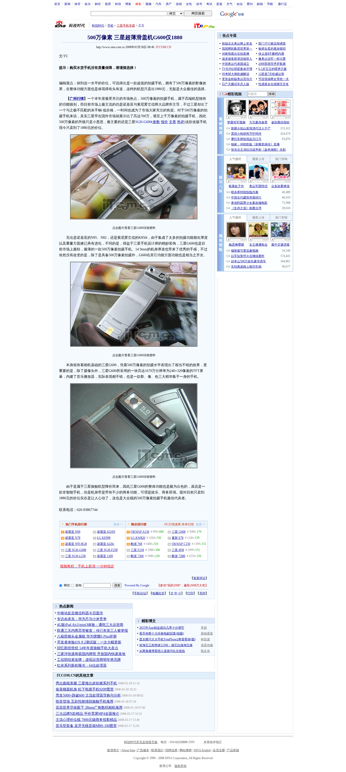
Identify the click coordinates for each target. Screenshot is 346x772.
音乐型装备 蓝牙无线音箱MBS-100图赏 (86, 726)
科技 (118, 3)
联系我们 (157, 750)
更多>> (118, 524)
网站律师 (186, 750)
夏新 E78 (177, 538)
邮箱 (260, 3)
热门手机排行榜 (76, 524)
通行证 (282, 3)
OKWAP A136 (140, 531)
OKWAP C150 (181, 544)
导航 (270, 3)
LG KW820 (138, 538)
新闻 (67, 3)
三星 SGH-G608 (75, 550)
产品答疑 (233, 750)
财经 (98, 3)
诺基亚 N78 (72, 538)
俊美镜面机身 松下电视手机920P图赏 (85, 689)
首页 (57, 3)
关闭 (202, 593)
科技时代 (98, 25)
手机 (110, 25)
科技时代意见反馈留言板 (141, 742)
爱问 (250, 3)
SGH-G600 (143, 122)
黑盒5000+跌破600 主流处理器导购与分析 (88, 695)
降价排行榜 (138, 524)
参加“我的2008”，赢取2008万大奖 (182, 585)
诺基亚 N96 (72, 531)
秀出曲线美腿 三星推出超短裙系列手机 (86, 683)
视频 (148, 3)
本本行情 (188, 524)
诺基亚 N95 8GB (76, 544)
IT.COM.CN (163, 47)
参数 (156, 122)
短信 (240, 3)
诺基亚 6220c (105, 544)
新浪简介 (113, 750)
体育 (77, 3)
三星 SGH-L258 (75, 556)
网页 (67, 585)
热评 (180, 122)
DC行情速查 (172, 524)
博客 (128, 3)
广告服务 (143, 750)
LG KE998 (103, 538)
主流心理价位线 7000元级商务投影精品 (86, 720)
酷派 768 (136, 544)
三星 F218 (137, 550)
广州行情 (77, 99)
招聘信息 (171, 750)
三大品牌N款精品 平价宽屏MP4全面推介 (87, 714)
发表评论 (199, 578)
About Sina (128, 750)
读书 (199, 3)
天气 (229, 3)
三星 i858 (178, 550)
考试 (209, 3)
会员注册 (219, 750)
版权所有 (181, 766)
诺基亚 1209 (105, 556)
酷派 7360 (137, 556)
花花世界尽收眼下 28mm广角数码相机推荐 (89, 707)
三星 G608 (178, 531)
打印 (190, 593)
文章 (172, 122)
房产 (169, 3)
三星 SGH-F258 (107, 550)
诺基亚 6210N (106, 531)
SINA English (202, 750)
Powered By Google (137, 585)
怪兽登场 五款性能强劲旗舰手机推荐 (84, 701)
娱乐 (88, 3)
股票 (108, 3)
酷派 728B (178, 556)
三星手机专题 (126, 25)
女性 (189, 3)
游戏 (179, 3)
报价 (164, 122)
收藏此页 (158, 593)
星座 (219, 3)
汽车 (159, 3)
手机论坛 (140, 593)
